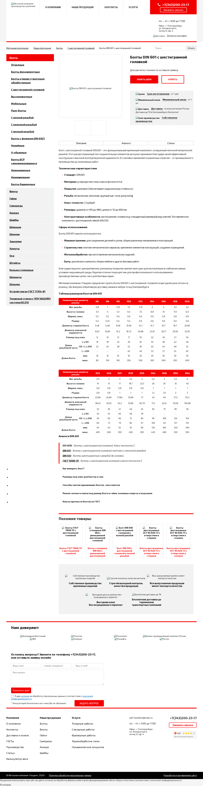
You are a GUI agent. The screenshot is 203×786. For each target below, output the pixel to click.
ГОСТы (10, 741)
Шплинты (16, 277)
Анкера (14, 212)
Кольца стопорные (21, 269)
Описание (81, 143)
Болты (59, 48)
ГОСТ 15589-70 (71, 460)
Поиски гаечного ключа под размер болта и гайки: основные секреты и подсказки (107, 493)
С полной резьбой (22, 117)
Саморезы (16, 205)
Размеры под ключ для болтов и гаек (83, 477)
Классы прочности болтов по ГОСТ (81, 501)
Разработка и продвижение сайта (180, 775)
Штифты (15, 262)
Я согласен (5, 785)
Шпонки (15, 234)
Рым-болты (18, 110)
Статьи (171, 143)
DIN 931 (67, 450)
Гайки (13, 198)
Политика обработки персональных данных (70, 775)
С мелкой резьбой (22, 131)
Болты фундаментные (25, 71)
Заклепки (16, 241)
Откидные (17, 64)
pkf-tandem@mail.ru (141, 717)
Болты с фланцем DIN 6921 (28, 138)
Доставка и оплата (17, 735)
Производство (15, 747)
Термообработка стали (85, 741)
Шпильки (15, 227)
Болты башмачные (23, 184)
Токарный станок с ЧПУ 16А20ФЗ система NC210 (30, 300)
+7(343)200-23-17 (183, 718)
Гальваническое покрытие (88, 747)
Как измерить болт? (73, 468)
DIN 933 (67, 455)
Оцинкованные (20, 170)
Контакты (12, 729)
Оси (12, 255)
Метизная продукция (17, 48)
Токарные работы (82, 723)
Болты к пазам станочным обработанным (28, 80)
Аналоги (126, 143)
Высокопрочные (21, 96)
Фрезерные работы (83, 735)
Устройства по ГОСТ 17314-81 (27, 291)
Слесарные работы (83, 729)
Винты (14, 191)
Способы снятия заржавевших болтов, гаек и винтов (91, 485)
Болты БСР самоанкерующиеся (24, 161)
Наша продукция (42, 48)
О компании (13, 723)
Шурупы (15, 284)
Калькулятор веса (17, 758)
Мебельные (18, 103)
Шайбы (14, 219)
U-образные (19, 152)
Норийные (17, 145)
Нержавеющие (20, 177)
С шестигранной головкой (81, 48)
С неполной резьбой (24, 124)
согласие (25, 696)
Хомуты (15, 248)
